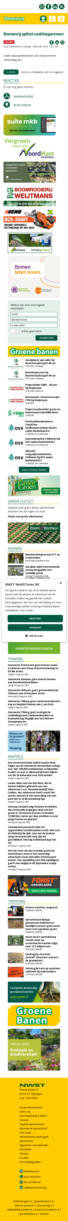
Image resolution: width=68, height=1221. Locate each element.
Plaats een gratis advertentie (25, 516)
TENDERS (15, 659)
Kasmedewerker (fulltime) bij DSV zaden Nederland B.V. (42, 440)
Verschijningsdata (30, 1162)
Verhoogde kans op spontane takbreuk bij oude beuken (42, 970)
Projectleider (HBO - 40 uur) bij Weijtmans (41, 386)
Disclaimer (26, 1149)
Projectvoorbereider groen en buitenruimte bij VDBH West (42, 411)
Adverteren (26, 1141)
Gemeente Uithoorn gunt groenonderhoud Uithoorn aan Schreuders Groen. (33, 691)
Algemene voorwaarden (34, 1145)
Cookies (24, 1157)
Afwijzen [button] (35, 627)
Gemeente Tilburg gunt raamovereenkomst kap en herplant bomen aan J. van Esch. (34, 702)
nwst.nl (44, 1213)
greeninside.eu (28, 1213)
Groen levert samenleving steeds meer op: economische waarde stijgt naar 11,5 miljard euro (41, 941)
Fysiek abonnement (31, 1107)
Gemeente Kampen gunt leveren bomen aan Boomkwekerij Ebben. (31, 680)
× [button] (60, 583)
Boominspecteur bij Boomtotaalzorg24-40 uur (40, 374)
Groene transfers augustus (41, 907)
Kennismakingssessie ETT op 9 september (42, 556)
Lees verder (26, 610)
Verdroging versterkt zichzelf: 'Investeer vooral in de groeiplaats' (41, 957)
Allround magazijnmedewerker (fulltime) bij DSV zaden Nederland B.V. (39, 455)
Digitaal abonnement (32, 1124)
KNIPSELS (15, 756)
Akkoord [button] (35, 618)
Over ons (25, 1111)
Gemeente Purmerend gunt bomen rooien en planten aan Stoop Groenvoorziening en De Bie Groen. (33, 668)
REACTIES (11, 80)
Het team (25, 1132)
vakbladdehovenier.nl (19, 1209)
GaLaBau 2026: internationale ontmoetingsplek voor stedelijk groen (42, 570)
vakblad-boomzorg (35, 1187)
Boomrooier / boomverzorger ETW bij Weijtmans (42, 398)
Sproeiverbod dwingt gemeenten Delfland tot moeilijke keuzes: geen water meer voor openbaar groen (42, 924)
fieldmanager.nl (22, 1201)
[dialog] (34, 610)
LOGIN (11, 72)
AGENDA (15, 548)
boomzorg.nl (44, 1205)
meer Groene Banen (34, 469)
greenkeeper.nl (44, 1201)
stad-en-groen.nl (24, 1205)
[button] (34, 636)
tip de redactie (22, 104)
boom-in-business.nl (47, 1209)
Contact (24, 1120)
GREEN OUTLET (20, 501)
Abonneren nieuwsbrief (33, 1128)
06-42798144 (32, 1182)
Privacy (24, 1153)
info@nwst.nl (31, 1171)
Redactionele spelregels (34, 1136)
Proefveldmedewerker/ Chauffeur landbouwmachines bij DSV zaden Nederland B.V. (41, 426)
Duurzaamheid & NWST (34, 1115)
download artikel (23, 96)
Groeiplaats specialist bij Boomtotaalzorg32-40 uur (40, 361)
